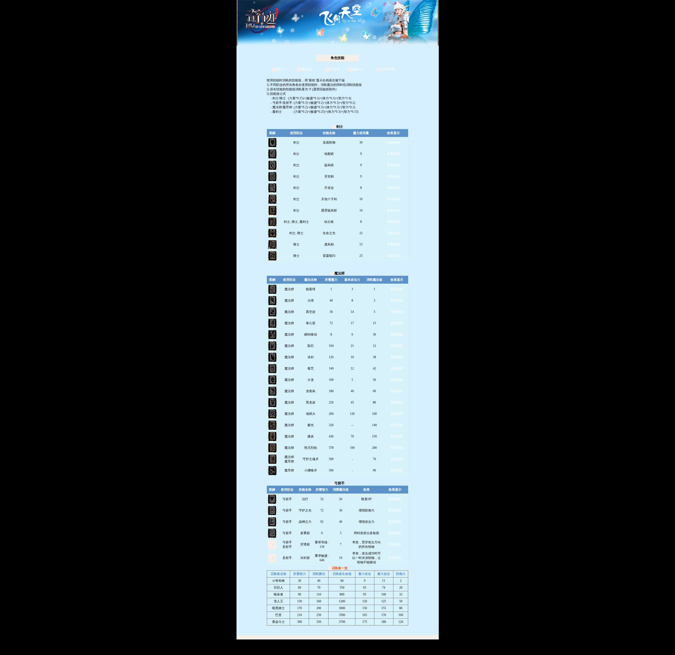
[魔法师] (306, 69)
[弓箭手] (334, 69)
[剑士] (280, 69)
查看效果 (393, 142)
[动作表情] (387, 69)
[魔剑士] (358, 69)
